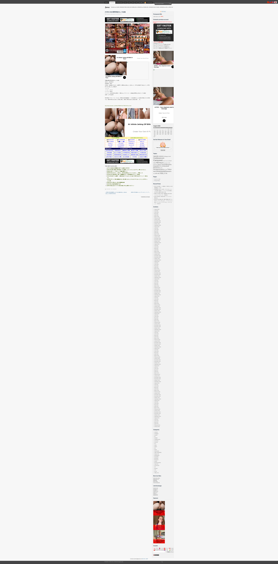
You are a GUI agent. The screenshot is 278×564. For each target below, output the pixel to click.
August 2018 (156, 348)
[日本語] (275, 2)
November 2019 (157, 326)
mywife (161, 167)
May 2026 (156, 213)
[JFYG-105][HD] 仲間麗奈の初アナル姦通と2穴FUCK (118, 168)
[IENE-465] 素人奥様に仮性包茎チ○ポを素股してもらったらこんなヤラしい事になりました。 (127, 169)
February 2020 (157, 322)
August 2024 (156, 244)
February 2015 (157, 409)
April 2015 (156, 406)
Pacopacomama (158, 169)
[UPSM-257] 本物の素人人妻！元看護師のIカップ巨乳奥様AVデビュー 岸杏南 (123, 174)
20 (162, 132)
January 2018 (157, 358)
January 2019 (157, 341)
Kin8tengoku (168, 164)
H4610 (154, 162)
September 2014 (157, 416)
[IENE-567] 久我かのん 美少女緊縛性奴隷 (116, 182)
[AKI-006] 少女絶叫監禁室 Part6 (114, 184)
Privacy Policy (157, 180)
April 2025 (156, 232)
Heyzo (161, 163)
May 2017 (156, 370)
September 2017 (157, 364)
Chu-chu (167, 160)
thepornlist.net (156, 479)
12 (160, 131)
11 (157, 131)
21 (165, 132)
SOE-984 (165, 169)
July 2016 (156, 384)
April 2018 (156, 354)
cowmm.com (155, 491)
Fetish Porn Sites (156, 478)
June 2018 (156, 351)
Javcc (107, 7)
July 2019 (156, 332)
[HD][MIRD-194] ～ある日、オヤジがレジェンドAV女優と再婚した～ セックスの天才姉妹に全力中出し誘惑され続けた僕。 (163, 191)
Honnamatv (156, 451)
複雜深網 (155, 480)
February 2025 (157, 235)
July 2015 (156, 401)
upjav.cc (154, 493)
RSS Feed (164, 11)
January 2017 (157, 375)
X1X (154, 173)
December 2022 (157, 273)
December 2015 (157, 394)
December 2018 (157, 342)
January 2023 (157, 271)
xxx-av (157, 173)
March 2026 (156, 216)
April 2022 (156, 284)
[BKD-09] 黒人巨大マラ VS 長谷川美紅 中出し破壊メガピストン (120, 185)
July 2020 (156, 315)
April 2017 (156, 371)
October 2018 (157, 345)
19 (160, 132)
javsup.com (155, 489)
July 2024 (156, 245)
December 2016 (157, 377)
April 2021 (156, 302)
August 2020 (156, 313)
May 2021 (156, 300)
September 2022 (157, 277)
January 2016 (157, 393)
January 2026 (157, 219)
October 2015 (157, 397)
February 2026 (157, 218)
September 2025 (157, 225)
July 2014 (156, 419)
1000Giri (161, 156)
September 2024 (157, 242)
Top (162, 561)
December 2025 (157, 220)
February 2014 (157, 425)
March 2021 (156, 303)
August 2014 (156, 417)
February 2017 (157, 374)
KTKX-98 (161, 166)
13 (162, 131)
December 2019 (157, 325)
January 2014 (157, 426)
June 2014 (156, 420)
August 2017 (156, 365)
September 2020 (157, 312)
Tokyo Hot (156, 464)
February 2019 (157, 339)
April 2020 (156, 319)
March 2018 (156, 355)
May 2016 (156, 387)
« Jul (154, 136)
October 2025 (157, 223)
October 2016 (157, 380)
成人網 (140, 2)
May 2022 (156, 283)
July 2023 (156, 262)
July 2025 (156, 228)
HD (129, 2)
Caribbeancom (158, 158)
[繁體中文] (271, 2)
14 (165, 131)
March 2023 (156, 268)
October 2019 (157, 328)
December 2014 (157, 412)
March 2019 (156, 338)
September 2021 (157, 294)
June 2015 (156, 403)
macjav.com (155, 488)
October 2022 (157, 275)
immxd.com (155, 495)
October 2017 (157, 362)
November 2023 (157, 257)
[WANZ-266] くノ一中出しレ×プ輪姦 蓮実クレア (117, 171)
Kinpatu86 (156, 166)
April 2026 (156, 215)
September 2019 (157, 329)
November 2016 (157, 378)
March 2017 (156, 373)
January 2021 (157, 306)
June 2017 (156, 368)
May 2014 (156, 422)
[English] (273, 2)
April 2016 (156, 388)
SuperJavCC (113, 14)
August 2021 (156, 296)
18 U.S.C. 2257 (157, 179)
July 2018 (156, 349)
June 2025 (156, 229)
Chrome (164, 160)
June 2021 (156, 299)
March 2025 (156, 234)
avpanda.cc (155, 494)
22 (168, 132)
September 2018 (157, 346)
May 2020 (156, 317)
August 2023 (156, 261)
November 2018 (157, 344)
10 (154, 131)
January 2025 (157, 236)
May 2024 (156, 248)
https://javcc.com (157, 16)
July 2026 (156, 210)
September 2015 (157, 399)
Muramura (156, 167)
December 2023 (157, 255)
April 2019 (156, 336)
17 (154, 132)
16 (171, 131)
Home (106, 2)
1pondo (155, 156)
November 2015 (157, 396)
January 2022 (157, 289)
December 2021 (157, 290)
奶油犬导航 (155, 481)
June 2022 (156, 281)
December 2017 (157, 359)
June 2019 (156, 333)
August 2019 (156, 331)
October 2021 (157, 293)
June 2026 (156, 212)
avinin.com (155, 492)
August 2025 (156, 226)
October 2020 (157, 310)
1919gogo (166, 156)
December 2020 (157, 307)
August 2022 (156, 278)
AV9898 (169, 156)
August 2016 (156, 383)
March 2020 (156, 320)
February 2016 (157, 391)
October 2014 (157, 415)
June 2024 (156, 247)
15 (168, 131)
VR (132, 2)
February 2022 (157, 287)
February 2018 (157, 357)
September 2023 (157, 260)
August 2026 (156, 209)
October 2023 (157, 258)
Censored (112, 2)
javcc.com (121, 561)
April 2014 (156, 423)
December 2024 (157, 238)
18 (157, 132)
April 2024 (156, 249)
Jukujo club (160, 164)
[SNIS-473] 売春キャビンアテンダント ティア (140, 192)
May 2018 (156, 352)
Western (168, 171)
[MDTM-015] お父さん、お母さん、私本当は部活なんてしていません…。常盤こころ (125, 172)
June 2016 (156, 386)
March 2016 (156, 390)
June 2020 (156, 316)
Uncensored (119, 2)
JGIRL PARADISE (157, 452)
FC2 (125, 2)
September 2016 (157, 381)
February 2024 (157, 252)
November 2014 (157, 413)
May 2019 (156, 335)
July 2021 (156, 297)
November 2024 (157, 239)
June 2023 (156, 264)
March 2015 (156, 407)
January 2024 (157, 254)
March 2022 (156, 286)
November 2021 (157, 291)
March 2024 (156, 251)
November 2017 (157, 361)
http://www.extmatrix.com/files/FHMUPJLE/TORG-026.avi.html (118, 105)
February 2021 (157, 304)
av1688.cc (155, 490)
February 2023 (157, 270)
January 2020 (157, 323)
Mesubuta (166, 166)
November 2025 (157, 222)
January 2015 (157, 410)
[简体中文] (268, 2)
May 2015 (156, 404)
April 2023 (156, 267)
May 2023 (156, 265)
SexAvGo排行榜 (156, 482)
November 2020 (157, 309)
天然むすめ (163, 173)
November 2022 (157, 274)
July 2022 (156, 280)
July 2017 (156, 367)
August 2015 (156, 400)
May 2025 (156, 231)
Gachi (170, 160)
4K (136, 2)
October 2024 (157, 241)
